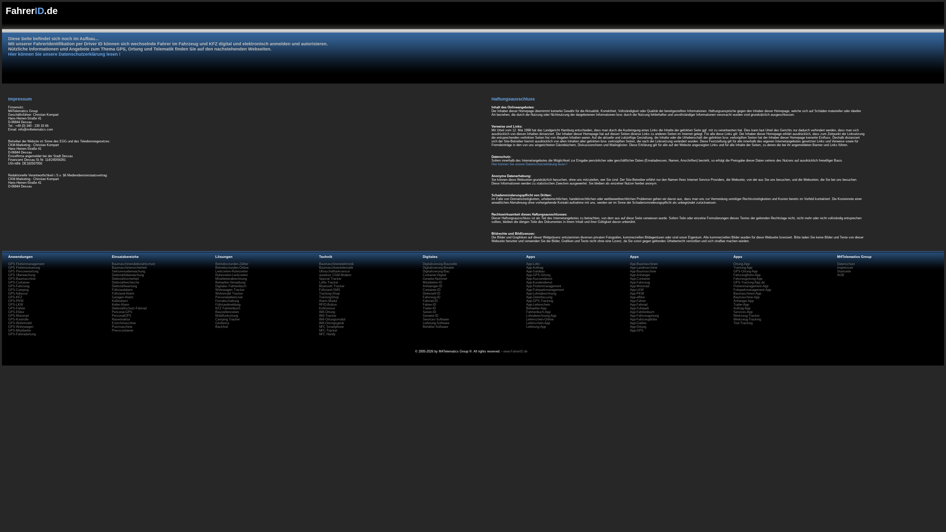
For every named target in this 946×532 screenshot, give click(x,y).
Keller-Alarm (120, 304)
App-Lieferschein (538, 304)
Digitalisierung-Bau (436, 271)
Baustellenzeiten (227, 312)
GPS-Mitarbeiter (19, 330)
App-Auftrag (534, 267)
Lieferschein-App (538, 323)
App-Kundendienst (539, 282)
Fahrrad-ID (430, 301)
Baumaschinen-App (747, 293)
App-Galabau (535, 271)
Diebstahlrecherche (125, 282)
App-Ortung (638, 327)
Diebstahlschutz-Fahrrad (129, 308)
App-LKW (636, 290)
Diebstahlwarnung (124, 286)
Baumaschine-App (746, 297)
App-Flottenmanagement (543, 286)
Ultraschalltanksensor (334, 271)
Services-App (743, 312)
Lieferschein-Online (540, 319)
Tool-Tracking (743, 323)
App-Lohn (533, 264)
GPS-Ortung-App (745, 271)
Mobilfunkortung (226, 315)
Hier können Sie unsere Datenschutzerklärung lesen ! (64, 54)
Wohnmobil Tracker (229, 293)
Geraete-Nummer (435, 279)
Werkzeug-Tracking (747, 319)
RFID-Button (328, 304)
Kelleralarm (120, 301)
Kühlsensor (327, 308)
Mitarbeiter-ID (432, 282)
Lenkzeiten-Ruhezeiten (231, 271)
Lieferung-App (536, 327)
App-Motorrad (639, 286)
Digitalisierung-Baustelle (440, 264)
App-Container (640, 279)
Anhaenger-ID (432, 286)
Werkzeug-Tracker (746, 315)
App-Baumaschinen (644, 264)
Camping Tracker (227, 319)
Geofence (222, 323)
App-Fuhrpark (639, 308)
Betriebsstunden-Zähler (231, 264)
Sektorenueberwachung (128, 271)
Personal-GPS (122, 312)
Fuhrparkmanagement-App (752, 290)
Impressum (845, 267)
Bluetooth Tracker (331, 286)
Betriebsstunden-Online (232, 267)
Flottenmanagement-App (750, 286)
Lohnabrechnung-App (541, 315)
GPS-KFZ (15, 297)
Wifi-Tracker (327, 315)
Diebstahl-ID (431, 293)
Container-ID (431, 290)
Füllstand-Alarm (123, 293)
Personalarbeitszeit (229, 297)
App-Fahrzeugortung (644, 315)
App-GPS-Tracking (539, 301)
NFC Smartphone (331, 327)
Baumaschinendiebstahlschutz (133, 264)
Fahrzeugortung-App (747, 279)
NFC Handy (327, 334)
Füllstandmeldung (227, 304)
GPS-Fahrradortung (22, 334)
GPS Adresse (18, 293)
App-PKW (637, 293)
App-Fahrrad (638, 304)
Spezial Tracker (330, 279)
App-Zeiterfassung (539, 297)
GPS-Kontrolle (18, 319)
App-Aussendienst (539, 279)
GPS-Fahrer (16, 308)
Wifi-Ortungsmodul (332, 319)
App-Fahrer (638, 301)
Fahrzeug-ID (431, 297)
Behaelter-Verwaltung (230, 282)
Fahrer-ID (429, 304)
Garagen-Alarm (122, 297)
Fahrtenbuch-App (538, 312)
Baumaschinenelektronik (336, 264)
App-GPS (636, 330)
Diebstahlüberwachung (128, 275)
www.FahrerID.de (515, 351)
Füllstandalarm (122, 290)
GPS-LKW (15, 304)
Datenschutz (846, 264)
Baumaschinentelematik (336, 267)
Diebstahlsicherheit (125, 279)
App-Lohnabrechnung (541, 293)
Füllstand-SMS (329, 290)
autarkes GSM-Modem (335, 275)
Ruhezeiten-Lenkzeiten (231, 275)
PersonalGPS (121, 315)
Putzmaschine (122, 327)
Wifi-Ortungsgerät (331, 323)
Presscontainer (122, 330)
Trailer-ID (429, 308)
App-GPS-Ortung (538, 275)
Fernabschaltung (227, 301)
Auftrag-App (741, 308)
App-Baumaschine (643, 271)
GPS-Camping (18, 290)
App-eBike (637, 297)
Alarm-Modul (328, 301)
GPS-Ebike (16, 312)
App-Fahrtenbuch (642, 312)
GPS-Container (19, 282)
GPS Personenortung (23, 271)
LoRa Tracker (328, 282)
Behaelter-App (536, 308)
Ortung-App (741, 264)
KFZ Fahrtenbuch (227, 308)
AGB (840, 275)
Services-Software (436, 319)
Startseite (844, 271)
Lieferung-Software (436, 323)
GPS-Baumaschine (21, 279)
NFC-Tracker (328, 330)
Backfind (221, 327)
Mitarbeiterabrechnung (231, 279)
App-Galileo (638, 323)
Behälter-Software (435, 327)
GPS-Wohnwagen (20, 327)
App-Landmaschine (643, 267)
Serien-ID (429, 312)
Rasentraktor (121, 319)
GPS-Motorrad (18, 315)
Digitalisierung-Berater (438, 267)
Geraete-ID (430, 315)
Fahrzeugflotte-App (746, 275)
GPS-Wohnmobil (20, 323)
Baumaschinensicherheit (129, 267)
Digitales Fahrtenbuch (230, 286)
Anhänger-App (743, 301)
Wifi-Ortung (327, 312)
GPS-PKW (15, 301)
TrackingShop (329, 297)
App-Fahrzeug (640, 282)
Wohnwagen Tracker (229, 290)
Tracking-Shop (329, 293)
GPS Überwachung (21, 275)
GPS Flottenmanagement (26, 264)
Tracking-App (742, 267)
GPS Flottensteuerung (24, 267)
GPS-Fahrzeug (18, 286)
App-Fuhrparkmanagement (545, 290)
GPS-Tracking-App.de (749, 282)
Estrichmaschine (124, 323)
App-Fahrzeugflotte (643, 319)
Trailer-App (741, 304)
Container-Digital (434, 275)
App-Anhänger (640, 275)
